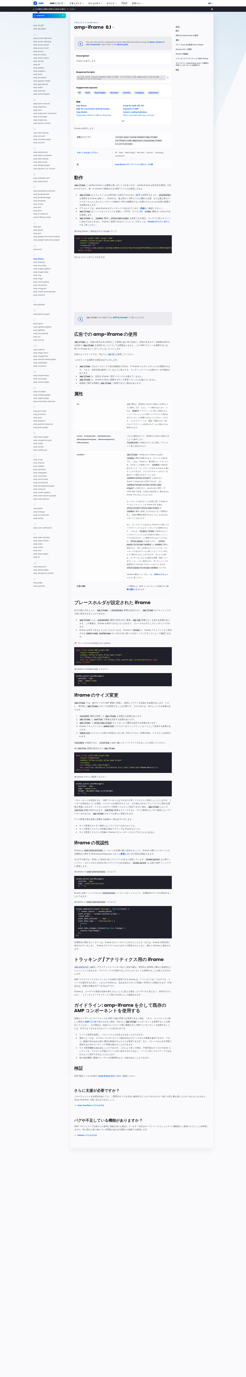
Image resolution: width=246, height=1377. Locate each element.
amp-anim (37, 74)
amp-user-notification (42, 528)
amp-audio (38, 87)
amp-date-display (40, 158)
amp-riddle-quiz (40, 450)
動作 (177, 31)
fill (79, 92)
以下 (138, 194)
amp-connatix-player (42, 139)
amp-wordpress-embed (43, 573)
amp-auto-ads (39, 90)
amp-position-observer (43, 424)
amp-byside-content (42, 123)
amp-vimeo (38, 547)
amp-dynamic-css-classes (44, 168)
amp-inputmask (40, 285)
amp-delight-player (41, 165)
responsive (153, 92)
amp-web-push (39, 566)
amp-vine (37, 550)
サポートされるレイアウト (87, 152)
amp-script (38, 459)
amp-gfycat (38, 230)
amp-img (37, 275)
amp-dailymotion (40, 152)
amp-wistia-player (41, 570)
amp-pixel (37, 417)
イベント (111, 3)
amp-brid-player (40, 116)
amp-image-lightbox (42, 268)
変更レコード (127, 853)
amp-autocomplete (41, 94)
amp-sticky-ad (39, 489)
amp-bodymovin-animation (45, 113)
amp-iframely (39, 262)
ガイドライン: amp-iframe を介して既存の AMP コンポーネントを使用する (192, 64)
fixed (87, 92)
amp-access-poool (41, 45)
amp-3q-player (39, 28)
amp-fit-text (38, 204)
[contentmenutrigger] (193, 27)
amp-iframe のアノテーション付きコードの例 (134, 164)
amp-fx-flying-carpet (42, 217)
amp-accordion (39, 54)
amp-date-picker (40, 162)
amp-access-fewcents (42, 38)
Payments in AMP (131, 109)
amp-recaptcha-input (42, 440)
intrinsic (126, 92)
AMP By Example (120, 317)
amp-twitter (38, 518)
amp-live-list (38, 340)
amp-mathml (38, 349)
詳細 (142, 208)
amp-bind (37, 110)
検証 (177, 70)
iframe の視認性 (182, 54)
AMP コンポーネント (94, 1021)
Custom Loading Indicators (135, 112)
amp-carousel (39, 136)
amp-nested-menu (41, 375)
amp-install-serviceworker (44, 292)
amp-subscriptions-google (44, 495)
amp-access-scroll (41, 48)
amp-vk (36, 557)
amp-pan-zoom (39, 411)
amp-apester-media (41, 81)
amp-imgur (38, 278)
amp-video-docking (41, 537)
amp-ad (36, 64)
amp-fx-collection (40, 214)
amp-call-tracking (40, 133)
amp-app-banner (40, 84)
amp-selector (39, 463)
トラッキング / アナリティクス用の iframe (192, 58)
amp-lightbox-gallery (42, 327)
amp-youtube (39, 586)
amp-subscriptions (41, 499)
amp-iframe (38, 259)
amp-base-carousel (41, 103)
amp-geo (37, 226)
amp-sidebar (38, 466)
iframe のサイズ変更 (184, 49)
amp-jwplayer (39, 304)
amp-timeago (39, 511)
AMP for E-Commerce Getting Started (92, 109)
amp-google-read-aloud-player (46, 240)
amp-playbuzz (39, 421)
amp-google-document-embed (46, 236)
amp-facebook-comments (44, 191)
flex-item (114, 92)
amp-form (37, 210)
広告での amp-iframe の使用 (187, 35)
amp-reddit (38, 443)
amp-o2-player (39, 391)
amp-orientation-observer (44, 401)
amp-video (37, 544)
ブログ (124, 3)
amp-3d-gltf (38, 25)
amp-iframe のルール (108, 1075)
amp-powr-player (40, 427)
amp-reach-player (41, 437)
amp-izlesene (39, 295)
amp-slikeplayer (40, 472)
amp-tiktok (37, 508)
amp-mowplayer (40, 362)
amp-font (37, 207)
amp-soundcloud (40, 482)
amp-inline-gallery (41, 282)
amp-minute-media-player (44, 359)
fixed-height (100, 92)
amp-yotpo (38, 583)
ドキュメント (75, 3)
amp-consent (39, 142)
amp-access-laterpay (42, 41)
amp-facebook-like (41, 194)
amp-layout (38, 323)
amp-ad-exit (38, 61)
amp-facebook (39, 200)
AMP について (56, 3)
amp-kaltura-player (41, 314)
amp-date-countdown (42, 155)
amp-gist (37, 233)
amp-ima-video (39, 265)
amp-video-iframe (41, 540)
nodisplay (139, 92)
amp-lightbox (39, 330)
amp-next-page (40, 379)
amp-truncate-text (41, 515)
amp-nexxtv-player (41, 382)
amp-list (36, 337)
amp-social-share (40, 479)
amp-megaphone (40, 356)
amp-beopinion (40, 107)
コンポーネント (93, 22)
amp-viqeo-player (40, 554)
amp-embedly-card (41, 178)
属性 (177, 40)
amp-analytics (39, 71)
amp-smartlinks (40, 476)
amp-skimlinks (39, 469)
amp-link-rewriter (40, 333)
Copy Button (81, 112)
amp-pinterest (39, 414)
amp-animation (40, 77)
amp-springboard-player (44, 486)
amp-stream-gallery (41, 492)
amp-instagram (40, 288)
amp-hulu (37, 249)
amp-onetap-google (41, 395)
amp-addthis (38, 68)
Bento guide (122, 44)
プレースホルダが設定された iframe (189, 45)
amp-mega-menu (40, 353)
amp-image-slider (41, 272)
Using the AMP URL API (133, 105)
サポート (136, 3)
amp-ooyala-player (41, 398)
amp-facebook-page (41, 197)
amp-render (38, 446)
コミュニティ (94, 3)
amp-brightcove (40, 120)
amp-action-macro (41, 58)
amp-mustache (39, 366)
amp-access (38, 51)
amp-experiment (40, 181)
